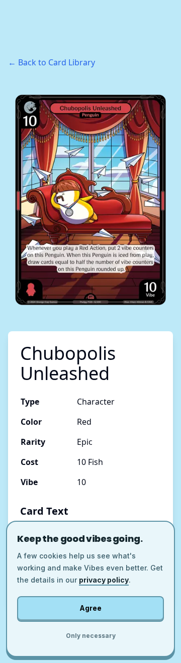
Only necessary (91, 635)
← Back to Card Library (51, 62)
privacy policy (104, 580)
